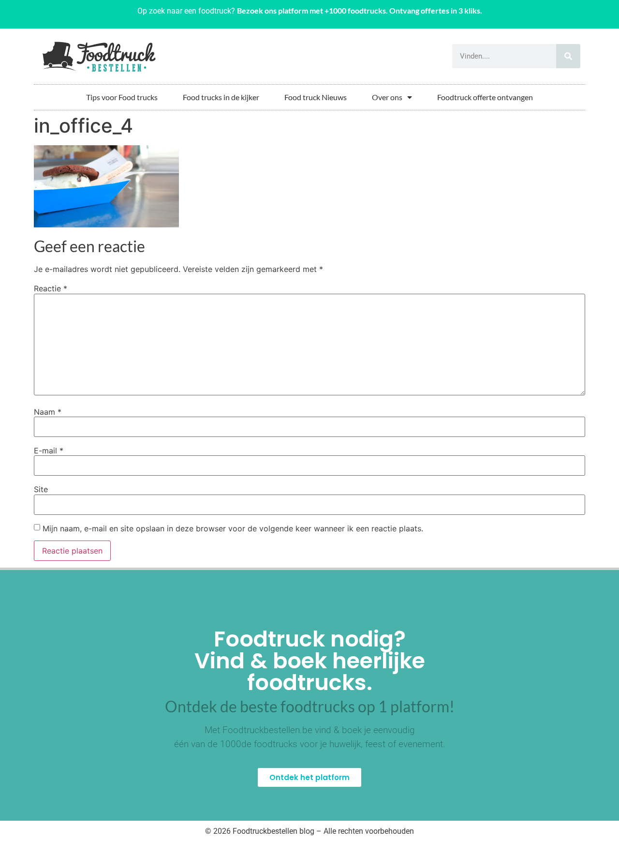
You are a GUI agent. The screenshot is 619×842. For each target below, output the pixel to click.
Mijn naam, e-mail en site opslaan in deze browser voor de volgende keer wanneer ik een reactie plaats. (233, 528)
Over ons (387, 97)
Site (41, 489)
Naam (47, 412)
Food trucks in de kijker (221, 97)
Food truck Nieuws (315, 97)
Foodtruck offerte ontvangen (485, 97)
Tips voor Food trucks (122, 97)
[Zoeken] (568, 56)
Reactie (50, 288)
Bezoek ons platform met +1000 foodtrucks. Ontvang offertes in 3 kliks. (359, 10)
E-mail (48, 450)
